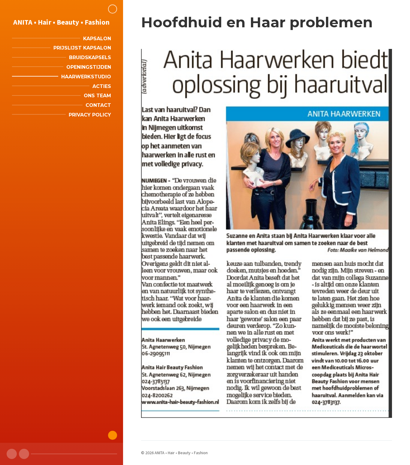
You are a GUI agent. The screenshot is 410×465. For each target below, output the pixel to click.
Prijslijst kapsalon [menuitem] (82, 48)
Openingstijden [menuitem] (88, 67)
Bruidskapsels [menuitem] (90, 57)
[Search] (112, 9)
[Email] (24, 454)
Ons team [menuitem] (97, 95)
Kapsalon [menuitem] (97, 38)
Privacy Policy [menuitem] (90, 115)
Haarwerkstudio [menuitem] (86, 77)
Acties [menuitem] (101, 86)
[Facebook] (12, 454)
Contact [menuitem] (98, 105)
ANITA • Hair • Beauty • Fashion (61, 22)
